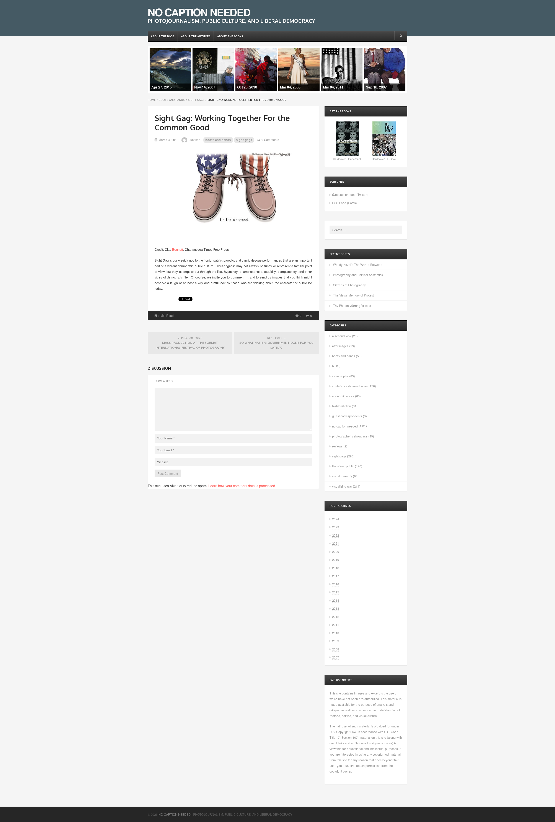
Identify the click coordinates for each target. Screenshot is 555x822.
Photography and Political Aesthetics (358, 275)
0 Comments (270, 140)
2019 (335, 559)
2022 (335, 535)
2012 (335, 616)
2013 (335, 608)
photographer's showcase (349, 436)
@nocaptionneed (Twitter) (350, 194)
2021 (335, 543)
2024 (335, 519)
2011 (335, 624)
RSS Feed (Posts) (344, 203)
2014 (335, 600)
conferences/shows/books (350, 386)
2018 (335, 568)
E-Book (391, 159)
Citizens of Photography (349, 285)
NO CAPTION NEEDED (199, 12)
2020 (335, 551)
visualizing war (342, 486)
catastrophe (340, 376)
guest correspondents (347, 416)
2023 (335, 527)
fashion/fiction (341, 406)
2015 (335, 592)
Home (152, 100)
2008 (335, 649)
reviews (337, 446)
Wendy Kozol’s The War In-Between (357, 264)
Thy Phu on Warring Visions (352, 305)
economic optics (343, 396)
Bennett (177, 249)
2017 (335, 576)
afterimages (340, 346)
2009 (335, 641)
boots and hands (172, 100)
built (335, 366)
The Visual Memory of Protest (353, 295)
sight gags (196, 100)
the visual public (343, 466)
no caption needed (345, 426)
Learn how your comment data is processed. (242, 485)
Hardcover (339, 159)
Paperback (355, 159)
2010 (335, 633)
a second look (341, 336)
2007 (335, 657)
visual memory (342, 476)
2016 (335, 584)
